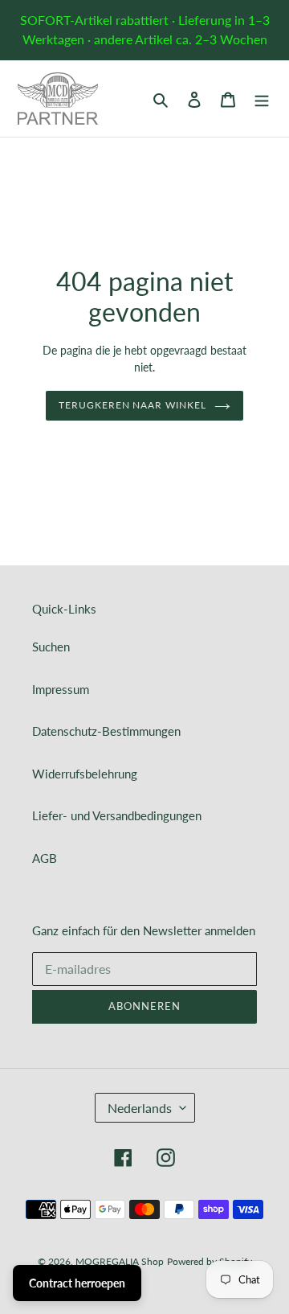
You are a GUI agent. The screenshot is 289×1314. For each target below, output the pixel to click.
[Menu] (262, 98)
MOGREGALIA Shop (119, 1261)
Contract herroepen (77, 1283)
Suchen (51, 646)
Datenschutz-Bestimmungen (106, 731)
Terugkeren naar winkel (132, 405)
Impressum (60, 689)
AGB (44, 858)
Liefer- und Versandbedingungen (116, 815)
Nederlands (140, 1107)
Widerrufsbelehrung (84, 773)
